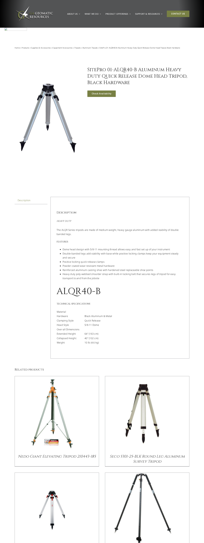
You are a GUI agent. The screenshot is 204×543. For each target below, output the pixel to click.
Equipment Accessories (63, 48)
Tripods (77, 48)
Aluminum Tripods (90, 48)
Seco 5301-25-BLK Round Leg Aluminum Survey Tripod (147, 459)
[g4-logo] (34, 6)
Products (25, 48)
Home (17, 48)
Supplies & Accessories (41, 48)
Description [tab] (24, 200)
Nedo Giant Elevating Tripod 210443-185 (57, 456)
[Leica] (15, 29)
